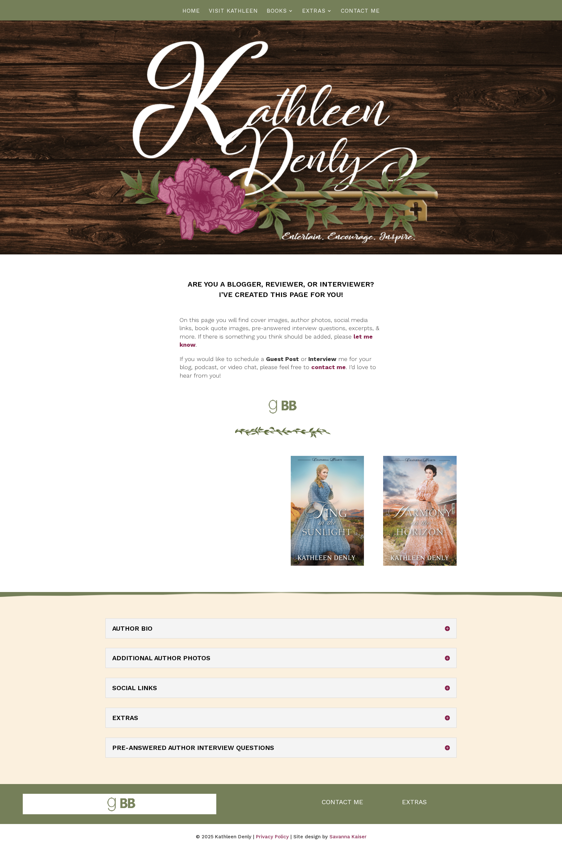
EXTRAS (414, 802)
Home (191, 11)
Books (277, 11)
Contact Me (360, 11)
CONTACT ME (342, 802)
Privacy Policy (272, 837)
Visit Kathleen (233, 11)
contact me (328, 367)
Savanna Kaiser (348, 837)
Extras (314, 11)
